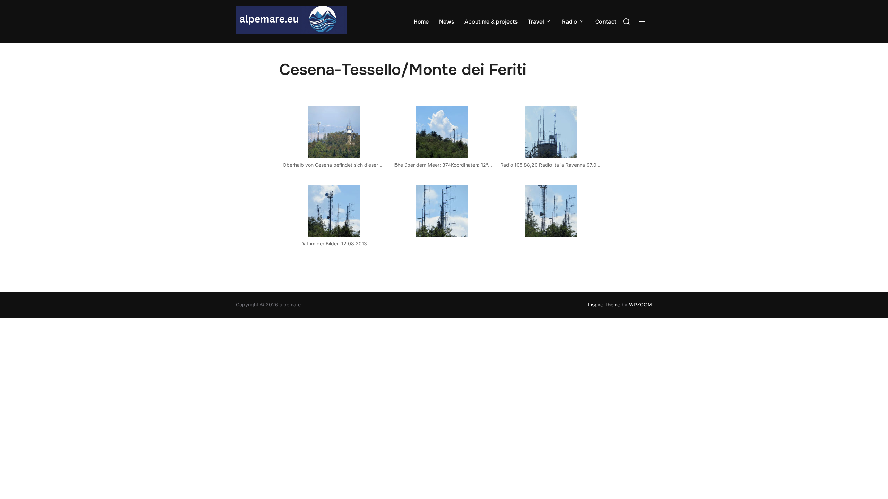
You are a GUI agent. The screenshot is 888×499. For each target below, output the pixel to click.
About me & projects (491, 21)
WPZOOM (640, 304)
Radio (569, 21)
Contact (605, 21)
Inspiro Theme (604, 304)
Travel (536, 21)
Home (421, 21)
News (446, 21)
